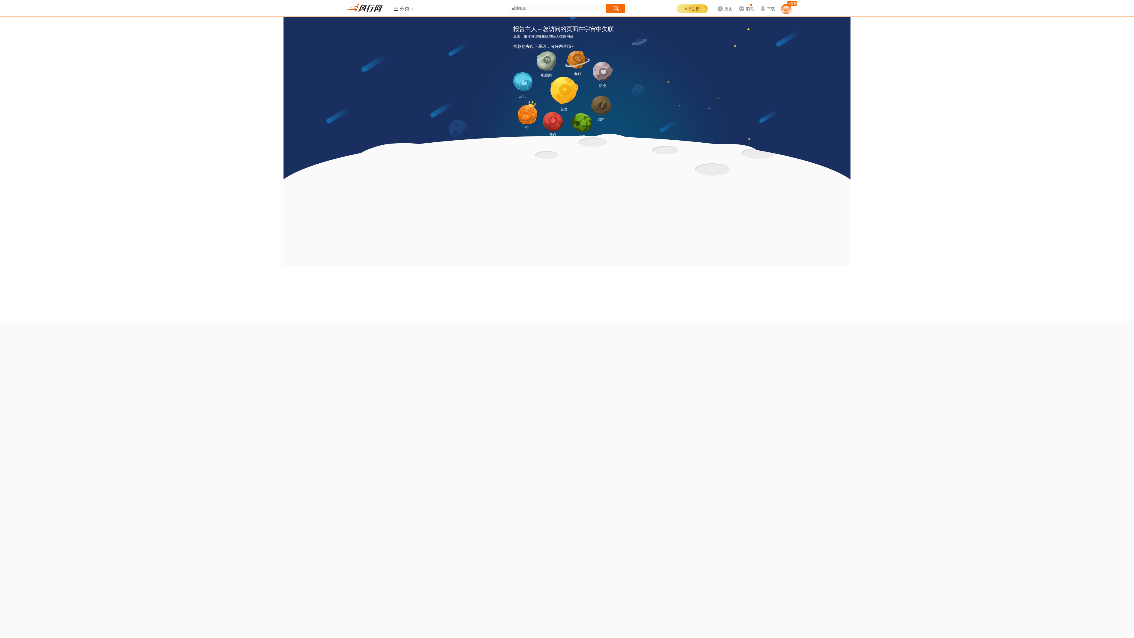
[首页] (564, 90)
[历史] (723, 4)
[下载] (767, 4)
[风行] (365, 8)
